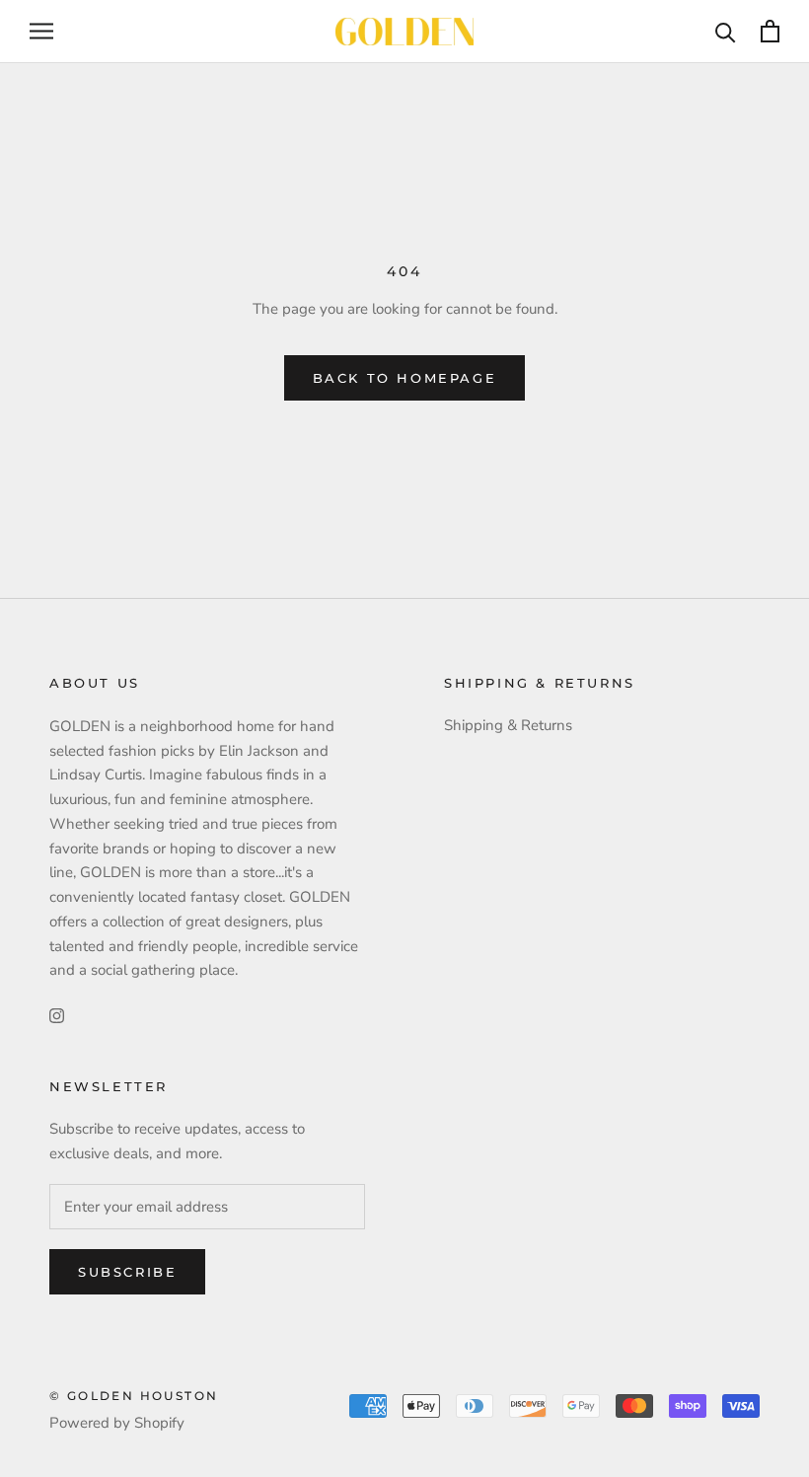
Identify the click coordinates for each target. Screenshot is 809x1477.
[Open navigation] (41, 31)
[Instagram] (56, 1014)
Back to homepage (405, 378)
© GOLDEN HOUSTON (133, 1395)
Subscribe (127, 1272)
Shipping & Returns (508, 725)
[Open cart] (770, 31)
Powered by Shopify (116, 1423)
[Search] (725, 31)
